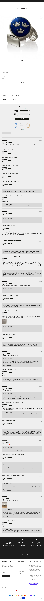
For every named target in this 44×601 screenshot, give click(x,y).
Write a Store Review (22, 118)
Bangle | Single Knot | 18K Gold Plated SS (11, 210)
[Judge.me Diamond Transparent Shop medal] (16, 125)
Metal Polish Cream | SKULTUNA (10, 420)
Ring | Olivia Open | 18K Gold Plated (10, 157)
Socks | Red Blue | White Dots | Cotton (11, 295)
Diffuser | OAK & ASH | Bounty (9, 149)
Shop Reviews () (15, 132)
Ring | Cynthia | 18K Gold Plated (10, 334)
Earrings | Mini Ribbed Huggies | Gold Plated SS (12, 240)
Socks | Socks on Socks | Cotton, (10, 369)
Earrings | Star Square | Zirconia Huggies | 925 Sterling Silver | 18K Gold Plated (18, 349)
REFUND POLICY (21, 566)
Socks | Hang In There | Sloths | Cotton (11, 225)
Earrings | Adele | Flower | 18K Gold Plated (12, 256)
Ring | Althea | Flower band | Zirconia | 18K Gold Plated (14, 384)
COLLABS (19, 564)
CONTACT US (20, 573)
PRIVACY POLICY (21, 571)
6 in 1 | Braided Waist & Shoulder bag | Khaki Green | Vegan (15, 454)
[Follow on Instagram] (5, 587)
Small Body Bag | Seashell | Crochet (10, 139)
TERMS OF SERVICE (21, 569)
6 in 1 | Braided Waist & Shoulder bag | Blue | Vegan (13, 402)
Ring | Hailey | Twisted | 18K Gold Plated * (11, 173)
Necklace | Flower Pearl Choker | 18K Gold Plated (13, 310)
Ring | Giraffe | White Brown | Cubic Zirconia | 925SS (13, 195)
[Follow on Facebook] (2, 587)
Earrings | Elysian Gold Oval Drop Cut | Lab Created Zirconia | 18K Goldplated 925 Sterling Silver (21, 439)
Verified (21, 129)
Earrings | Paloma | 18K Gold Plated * (11, 165)
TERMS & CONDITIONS (22, 567)
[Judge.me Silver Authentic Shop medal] (22, 125)
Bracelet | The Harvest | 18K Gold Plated (11, 181)
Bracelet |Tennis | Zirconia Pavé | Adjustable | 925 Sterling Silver (15, 279)
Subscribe (6, 576)
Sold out (22, 82)
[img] (22, 107)
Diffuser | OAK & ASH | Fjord (9, 520)
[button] (15, 110)
